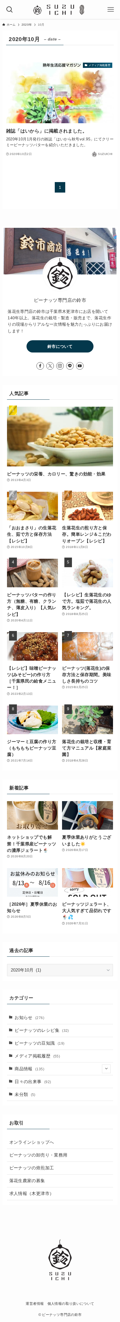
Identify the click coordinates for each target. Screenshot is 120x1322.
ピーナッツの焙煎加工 (31, 1168)
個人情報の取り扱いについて (70, 1304)
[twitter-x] (50, 366)
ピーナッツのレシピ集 (42, 1030)
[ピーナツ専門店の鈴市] (60, 9)
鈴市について (60, 346)
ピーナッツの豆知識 (39, 1043)
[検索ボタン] (9, 9)
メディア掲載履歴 (37, 1056)
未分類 (25, 1094)
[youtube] (80, 366)
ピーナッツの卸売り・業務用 (38, 1155)
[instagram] (60, 366)
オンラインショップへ (31, 1142)
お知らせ (29, 1017)
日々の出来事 (33, 1081)
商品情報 (29, 1069)
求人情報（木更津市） (31, 1193)
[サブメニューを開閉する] (106, 1068)
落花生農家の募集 (27, 1180)
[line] (70, 366)
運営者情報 (35, 1304)
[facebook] (40, 366)
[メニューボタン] (110, 9)
